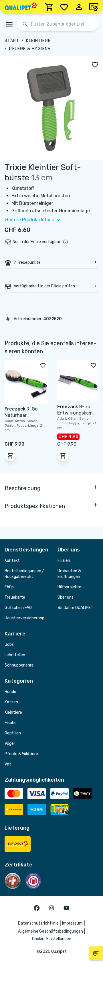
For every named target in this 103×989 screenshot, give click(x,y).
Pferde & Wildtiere (21, 753)
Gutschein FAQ (18, 607)
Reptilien (13, 733)
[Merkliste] (64, 7)
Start (12, 40)
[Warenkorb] (49, 7)
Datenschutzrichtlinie (38, 923)
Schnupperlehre (19, 665)
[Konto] (79, 7)
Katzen (11, 702)
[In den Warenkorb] (10, 455)
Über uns (66, 597)
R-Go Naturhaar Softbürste (21, 415)
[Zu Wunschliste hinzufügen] (95, 64)
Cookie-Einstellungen (51, 938)
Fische (11, 722)
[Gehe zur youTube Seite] (66, 908)
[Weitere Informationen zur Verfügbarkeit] (65, 242)
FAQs (9, 587)
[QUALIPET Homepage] (21, 7)
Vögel (10, 743)
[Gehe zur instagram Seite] (51, 908)
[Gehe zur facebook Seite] (36, 908)
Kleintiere (38, 40)
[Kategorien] (9, 24)
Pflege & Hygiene (29, 48)
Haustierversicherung (24, 618)
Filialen (64, 560)
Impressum (72, 923)
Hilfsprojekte (69, 587)
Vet (8, 764)
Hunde (10, 691)
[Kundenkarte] (93, 7)
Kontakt (12, 560)
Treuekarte (15, 597)
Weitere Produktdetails (29, 219)
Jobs (9, 644)
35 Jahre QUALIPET (75, 607)
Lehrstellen (15, 654)
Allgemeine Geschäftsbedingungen (50, 931)
